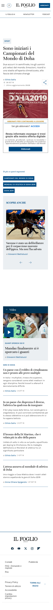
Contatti (8, 561)
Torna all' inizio (35, 584)
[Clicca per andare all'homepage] (25, 539)
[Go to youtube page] (19, 548)
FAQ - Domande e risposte (13, 566)
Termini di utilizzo (13, 586)
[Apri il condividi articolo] (45, 82)
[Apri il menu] (3, 5)
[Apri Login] (9, 5)
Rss (7, 571)
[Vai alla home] (25, 5)
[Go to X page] (25, 548)
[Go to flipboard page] (38, 548)
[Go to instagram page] (32, 548)
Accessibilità (11, 590)
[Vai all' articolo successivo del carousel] (30, 261)
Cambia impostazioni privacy (11, 596)
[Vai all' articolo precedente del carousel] (21, 261)
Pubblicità (33, 561)
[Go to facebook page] (12, 548)
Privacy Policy (11, 582)
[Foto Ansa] (25, 324)
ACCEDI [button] (35, 126)
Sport (7, 41)
